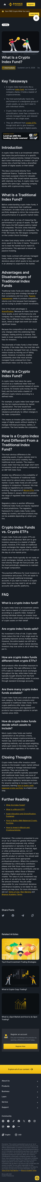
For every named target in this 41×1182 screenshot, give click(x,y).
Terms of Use (6, 1170)
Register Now (20, 1046)
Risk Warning (14, 1170)
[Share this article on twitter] (3, 915)
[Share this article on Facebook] (13, 915)
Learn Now (34, 14)
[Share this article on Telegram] (22, 915)
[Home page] (16, 4)
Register (31, 4)
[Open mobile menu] (37, 4)
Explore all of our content (18, 1069)
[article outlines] (36, 18)
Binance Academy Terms (28, 1170)
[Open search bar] (24, 4)
